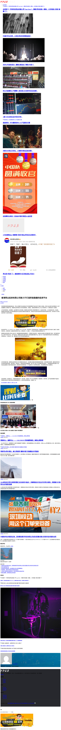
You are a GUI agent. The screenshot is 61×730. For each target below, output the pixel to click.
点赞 (12, 417)
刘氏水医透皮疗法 (5, 601)
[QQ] (2, 709)
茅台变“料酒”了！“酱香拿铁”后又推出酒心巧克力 (18, 309)
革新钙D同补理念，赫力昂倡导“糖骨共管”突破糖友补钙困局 (19, 486)
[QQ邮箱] (3, 709)
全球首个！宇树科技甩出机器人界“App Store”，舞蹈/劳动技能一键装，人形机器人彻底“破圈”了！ (14, 615)
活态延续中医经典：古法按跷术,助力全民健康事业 (11, 603)
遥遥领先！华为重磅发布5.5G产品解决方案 (16, 122)
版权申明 (5, 723)
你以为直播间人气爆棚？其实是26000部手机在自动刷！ (20, 91)
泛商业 (4, 324)
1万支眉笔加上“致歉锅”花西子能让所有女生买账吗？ (19, 270)
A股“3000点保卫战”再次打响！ (12, 117)
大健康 (4, 313)
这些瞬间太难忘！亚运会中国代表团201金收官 (17, 216)
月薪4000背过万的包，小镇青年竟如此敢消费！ (18, 151)
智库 (4, 317)
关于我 (4, 722)
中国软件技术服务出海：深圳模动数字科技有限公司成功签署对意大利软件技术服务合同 (28, 571)
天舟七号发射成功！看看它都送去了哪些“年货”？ (18, 64)
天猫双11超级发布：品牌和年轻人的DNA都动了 (7, 680)
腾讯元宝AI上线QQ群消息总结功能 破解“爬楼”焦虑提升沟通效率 (10, 620)
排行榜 (4, 714)
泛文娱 (4, 314)
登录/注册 (15, 698)
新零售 (4, 315)
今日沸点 (5, 4)
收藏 (8, 417)
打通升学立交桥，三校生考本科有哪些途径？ (17, 36)
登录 (2, 320)
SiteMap (4, 725)
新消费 (4, 311)
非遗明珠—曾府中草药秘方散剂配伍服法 (9, 604)
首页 (4, 323)
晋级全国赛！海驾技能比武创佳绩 (8, 607)
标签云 (4, 715)
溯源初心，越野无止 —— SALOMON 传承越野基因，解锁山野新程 (21, 475)
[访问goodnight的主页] (6, 594)
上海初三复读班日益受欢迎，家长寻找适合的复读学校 (12, 606)
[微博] (1, 709)
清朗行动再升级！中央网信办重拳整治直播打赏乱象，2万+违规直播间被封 (11, 675)
